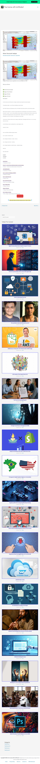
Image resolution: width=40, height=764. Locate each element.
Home (6, 761)
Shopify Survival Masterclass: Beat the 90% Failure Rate (20, 451)
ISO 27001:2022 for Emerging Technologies (20, 605)
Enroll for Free (20, 196)
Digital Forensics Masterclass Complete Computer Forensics (20, 246)
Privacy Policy (12, 761)
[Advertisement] (20, 18)
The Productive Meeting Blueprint (20, 400)
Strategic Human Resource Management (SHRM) (20, 425)
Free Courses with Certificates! (14, 7)
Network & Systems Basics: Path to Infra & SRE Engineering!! (20, 271)
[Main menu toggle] (38, 7)
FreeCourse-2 (7, 748)
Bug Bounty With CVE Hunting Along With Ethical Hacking (20, 502)
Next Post (36, 205)
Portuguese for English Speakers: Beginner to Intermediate (20, 477)
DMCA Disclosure (32, 761)
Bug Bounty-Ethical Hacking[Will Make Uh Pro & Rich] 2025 (20, 554)
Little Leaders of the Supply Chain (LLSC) (20, 374)
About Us (18, 761)
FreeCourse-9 (7, 750)
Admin (23, 247)
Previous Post (4, 205)
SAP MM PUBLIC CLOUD (20, 579)
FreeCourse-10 (7, 746)
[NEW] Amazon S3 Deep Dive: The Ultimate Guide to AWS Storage (20, 348)
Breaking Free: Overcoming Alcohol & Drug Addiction (20, 682)
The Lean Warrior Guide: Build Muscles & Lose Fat (20, 323)
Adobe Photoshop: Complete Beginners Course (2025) (20, 734)
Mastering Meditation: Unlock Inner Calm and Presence (20, 708)
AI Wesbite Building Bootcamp (20, 656)
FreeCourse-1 (13, 55)
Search (3, 215)
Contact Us (24, 761)
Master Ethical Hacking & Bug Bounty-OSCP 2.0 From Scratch (20, 528)
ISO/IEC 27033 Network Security (20, 297)
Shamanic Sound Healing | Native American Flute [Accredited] (20, 631)
